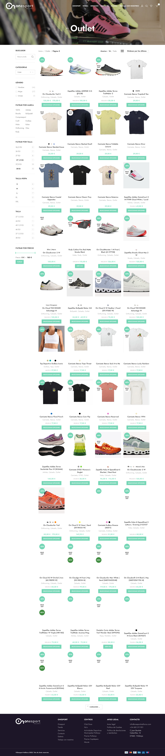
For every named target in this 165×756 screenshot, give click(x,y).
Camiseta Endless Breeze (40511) (108, 526)
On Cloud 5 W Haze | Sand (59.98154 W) (80, 526)
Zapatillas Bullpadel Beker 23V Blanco (80, 687)
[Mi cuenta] (142, 6)
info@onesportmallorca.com (140, 724)
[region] (29, 738)
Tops (52, 367)
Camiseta (130, 97)
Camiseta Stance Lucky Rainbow (136, 363)
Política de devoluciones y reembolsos (116, 731)
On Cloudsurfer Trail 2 (51, 94)
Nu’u (86, 727)
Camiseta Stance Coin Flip (79, 416)
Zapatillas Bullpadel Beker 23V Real (108, 687)
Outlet (47, 51)
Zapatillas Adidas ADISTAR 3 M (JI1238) (80, 92)
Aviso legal (111, 724)
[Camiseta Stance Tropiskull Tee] (136, 69)
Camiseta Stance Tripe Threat (79, 363)
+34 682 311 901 (136, 727)
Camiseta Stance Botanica (108, 197)
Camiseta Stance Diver (136, 144)
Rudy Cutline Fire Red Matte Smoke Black (80, 250)
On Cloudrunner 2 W (51, 252)
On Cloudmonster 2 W (136, 469)
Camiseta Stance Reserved (108, 416)
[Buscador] (146, 6)
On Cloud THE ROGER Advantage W (136, 309)
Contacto (61, 733)
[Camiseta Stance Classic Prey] (80, 175)
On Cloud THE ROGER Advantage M (51, 309)
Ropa (101, 636)
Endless (46, 367)
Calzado (53, 97)
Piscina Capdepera (91, 739)
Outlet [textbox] (19, 72)
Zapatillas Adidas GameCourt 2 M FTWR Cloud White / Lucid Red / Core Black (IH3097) (136, 199)
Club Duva (88, 724)
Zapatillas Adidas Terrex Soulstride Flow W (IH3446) (51, 467)
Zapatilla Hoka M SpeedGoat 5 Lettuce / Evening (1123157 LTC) (136, 525)
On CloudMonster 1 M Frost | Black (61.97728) (108, 250)
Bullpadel (73, 311)
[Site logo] (19, 5)
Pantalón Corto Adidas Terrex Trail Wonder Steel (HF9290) (108, 631)
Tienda (60, 727)
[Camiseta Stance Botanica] (108, 175)
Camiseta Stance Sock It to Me (108, 363)
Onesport (61, 724)
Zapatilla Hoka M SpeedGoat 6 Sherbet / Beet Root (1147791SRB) (108, 472)
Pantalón (108, 636)
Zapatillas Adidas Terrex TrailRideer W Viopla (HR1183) (51, 631)
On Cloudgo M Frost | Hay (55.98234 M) (79, 578)
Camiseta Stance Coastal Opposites (51, 198)
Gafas (75, 255)
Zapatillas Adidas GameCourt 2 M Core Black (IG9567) (136, 634)
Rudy (79, 255)
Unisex (20, 96)
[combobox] (25, 72)
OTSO (81, 475)
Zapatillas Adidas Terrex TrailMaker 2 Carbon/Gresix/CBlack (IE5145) (108, 93)
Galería (60, 736)
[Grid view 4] (122, 51)
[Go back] (67, 28)
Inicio (40, 51)
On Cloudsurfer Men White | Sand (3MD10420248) (108, 578)
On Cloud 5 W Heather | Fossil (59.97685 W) (108, 309)
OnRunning (45, 97)
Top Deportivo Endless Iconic (51, 363)
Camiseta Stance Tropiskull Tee (136, 94)
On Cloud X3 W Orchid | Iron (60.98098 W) (51, 578)
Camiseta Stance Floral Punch (51, 416)
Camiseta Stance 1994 (136, 416)
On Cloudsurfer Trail (51, 525)
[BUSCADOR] (32, 56)
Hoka (102, 475)
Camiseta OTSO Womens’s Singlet (79, 470)
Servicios (61, 730)
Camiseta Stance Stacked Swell (80, 144)
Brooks (130, 258)
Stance (137, 97)
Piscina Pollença (90, 736)
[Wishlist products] (151, 6)
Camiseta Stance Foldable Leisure (108, 145)
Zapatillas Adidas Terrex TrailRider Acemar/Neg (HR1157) (79, 633)
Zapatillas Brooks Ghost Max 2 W (136, 253)
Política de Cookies (114, 727)
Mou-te (86, 742)
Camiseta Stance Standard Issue (51, 147)
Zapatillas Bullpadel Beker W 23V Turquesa (136, 687)
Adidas (130, 203)
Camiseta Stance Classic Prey (79, 197)
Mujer (20, 91)
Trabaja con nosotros (65, 739)
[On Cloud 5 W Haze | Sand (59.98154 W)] (80, 500)
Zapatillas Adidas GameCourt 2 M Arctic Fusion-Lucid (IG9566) (51, 687)
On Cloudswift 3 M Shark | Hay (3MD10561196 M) (136, 578)
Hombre (21, 87)
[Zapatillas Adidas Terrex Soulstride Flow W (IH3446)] (51, 445)
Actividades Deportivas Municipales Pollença (92, 731)
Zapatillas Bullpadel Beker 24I (80, 308)
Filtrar (19, 262)
